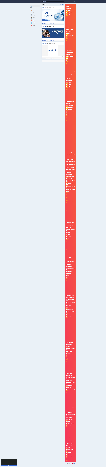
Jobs (33, 20)
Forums (34, 22)
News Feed (34, 6)
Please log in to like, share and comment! (48, 23)
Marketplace (34, 15)
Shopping (67, 465)
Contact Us (70, 465)
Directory (74, 465)
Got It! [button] (9, 465)
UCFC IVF (46, 7)
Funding (34, 17)
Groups (34, 10)
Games (34, 25)
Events (33, 12)
